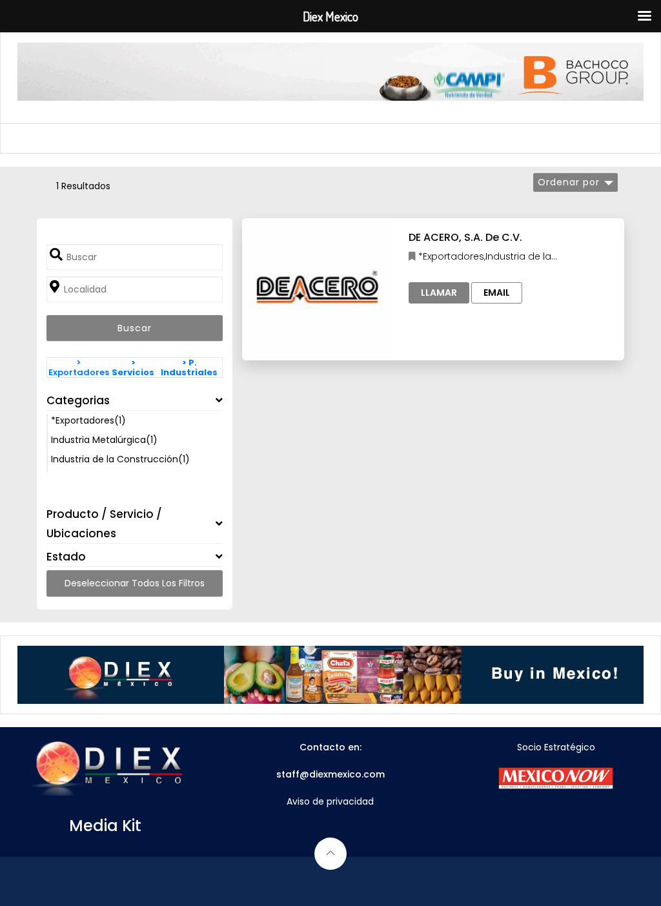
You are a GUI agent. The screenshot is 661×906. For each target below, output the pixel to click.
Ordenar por (569, 182)
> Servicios (133, 367)
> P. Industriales (189, 367)
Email (496, 292)
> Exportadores (78, 367)
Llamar (439, 292)
